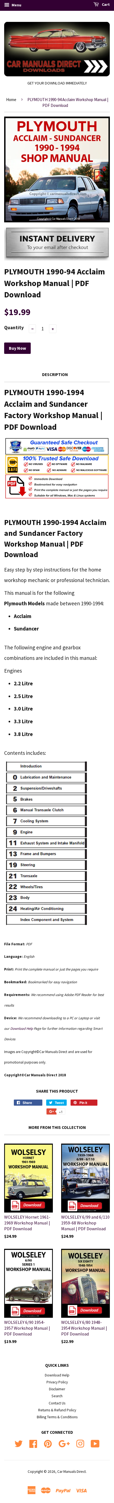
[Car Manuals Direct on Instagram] (80, 1443)
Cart (105, 4)
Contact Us (57, 1403)
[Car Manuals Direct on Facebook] (33, 1443)
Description (55, 374)
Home (11, 99)
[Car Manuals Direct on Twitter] (18, 1443)
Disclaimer (57, 1389)
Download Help (57, 1375)
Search (57, 1396)
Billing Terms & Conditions (57, 1417)
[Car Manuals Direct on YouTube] (95, 1443)
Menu (16, 4)
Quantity (14, 328)
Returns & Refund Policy (57, 1410)
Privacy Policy (57, 1382)
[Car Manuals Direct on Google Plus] (64, 1443)
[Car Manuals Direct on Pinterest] (48, 1443)
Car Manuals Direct (71, 1471)
